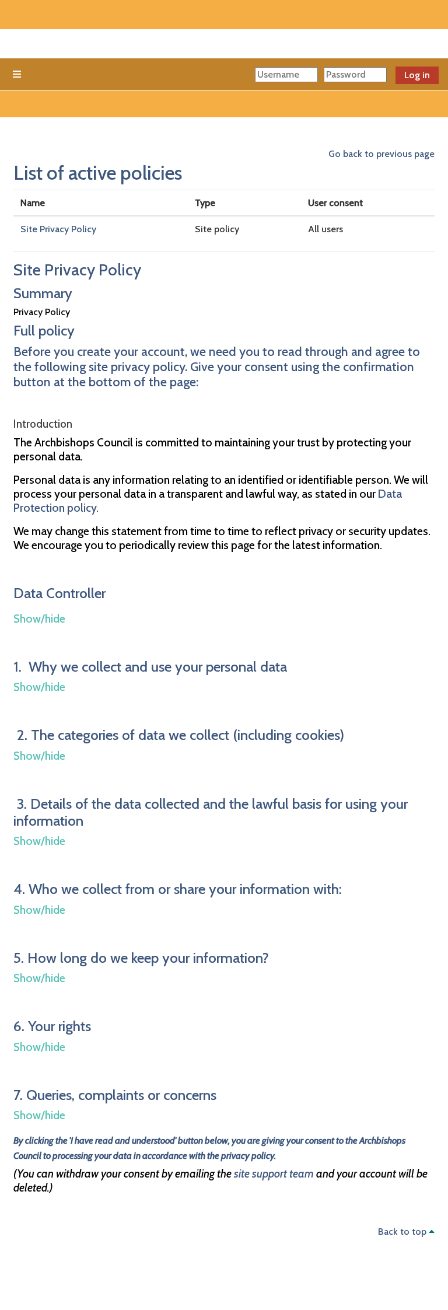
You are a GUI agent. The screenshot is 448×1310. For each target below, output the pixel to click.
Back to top (403, 1231)
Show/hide (39, 619)
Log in (417, 75)
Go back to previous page (381, 153)
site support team (274, 1173)
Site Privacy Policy (58, 229)
